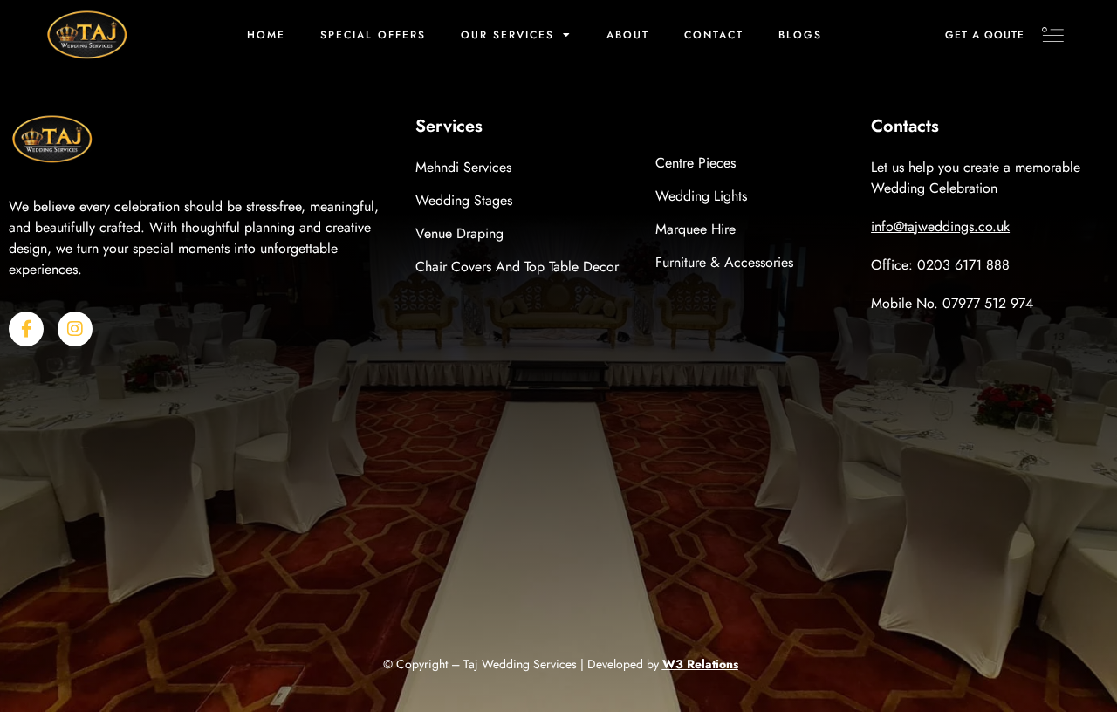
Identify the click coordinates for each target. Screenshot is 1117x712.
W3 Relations (700, 664)
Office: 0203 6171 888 (940, 265)
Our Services (507, 35)
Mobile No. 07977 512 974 (952, 303)
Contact (714, 35)
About (627, 35)
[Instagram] (75, 329)
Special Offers (373, 35)
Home (266, 35)
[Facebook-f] (26, 329)
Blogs (800, 35)
